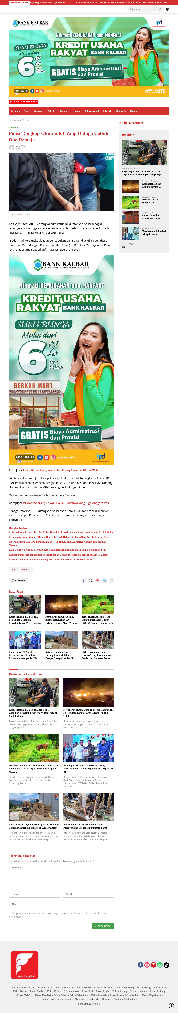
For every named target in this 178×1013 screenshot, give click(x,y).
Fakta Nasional (37, 987)
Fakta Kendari (43, 995)
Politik (51, 111)
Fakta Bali (87, 991)
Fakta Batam (20, 991)
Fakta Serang (119, 991)
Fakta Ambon (132, 995)
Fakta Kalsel (54, 991)
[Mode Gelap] (167, 9)
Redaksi (106, 999)
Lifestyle (107, 111)
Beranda (15, 111)
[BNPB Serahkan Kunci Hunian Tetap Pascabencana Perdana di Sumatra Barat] (98, 640)
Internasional (92, 111)
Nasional (38, 111)
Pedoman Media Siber (125, 999)
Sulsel (27, 111)
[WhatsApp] (160, 965)
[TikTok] (166, 965)
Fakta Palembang (79, 995)
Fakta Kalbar (18, 987)
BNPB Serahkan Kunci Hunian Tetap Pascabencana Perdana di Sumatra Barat (51, 559)
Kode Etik (93, 999)
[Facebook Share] (83, 580)
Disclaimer (80, 999)
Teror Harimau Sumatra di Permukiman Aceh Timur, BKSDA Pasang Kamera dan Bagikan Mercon (57, 543)
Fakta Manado (99, 995)
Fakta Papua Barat (104, 987)
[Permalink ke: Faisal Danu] (11, 147)
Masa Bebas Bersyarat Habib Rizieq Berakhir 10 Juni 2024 (61, 470)
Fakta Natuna (64, 999)
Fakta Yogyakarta (151, 995)
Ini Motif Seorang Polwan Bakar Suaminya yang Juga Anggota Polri (66, 503)
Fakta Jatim (160, 987)
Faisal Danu (21, 146)
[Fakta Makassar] (23, 101)
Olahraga (121, 111)
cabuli (14, 569)
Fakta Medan (37, 991)
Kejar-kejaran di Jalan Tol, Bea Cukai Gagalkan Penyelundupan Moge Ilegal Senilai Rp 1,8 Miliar (61, 532)
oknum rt (27, 569)
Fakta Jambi (103, 991)
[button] (160, 9)
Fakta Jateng (144, 987)
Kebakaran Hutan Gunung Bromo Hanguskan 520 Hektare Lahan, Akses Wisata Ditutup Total (86, 2)
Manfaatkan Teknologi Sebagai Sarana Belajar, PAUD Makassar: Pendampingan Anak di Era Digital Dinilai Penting (154, 233)
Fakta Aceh (68, 987)
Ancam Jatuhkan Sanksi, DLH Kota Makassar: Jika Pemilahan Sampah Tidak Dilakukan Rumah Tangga (152, 217)
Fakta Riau (48, 999)
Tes (123, 247)
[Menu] (11, 9)
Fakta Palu (116, 995)
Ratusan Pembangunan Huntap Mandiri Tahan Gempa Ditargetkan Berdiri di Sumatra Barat (58, 555)
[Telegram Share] (104, 580)
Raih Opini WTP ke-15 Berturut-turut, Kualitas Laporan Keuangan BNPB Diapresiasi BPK (57, 550)
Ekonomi (63, 111)
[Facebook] (140, 965)
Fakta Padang (157, 991)
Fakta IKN (53, 987)
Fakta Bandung (125, 987)
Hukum (76, 111)
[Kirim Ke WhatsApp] (111, 580)
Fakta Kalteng (71, 991)
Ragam (133, 111)
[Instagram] (147, 965)
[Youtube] (153, 965)
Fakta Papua (84, 987)
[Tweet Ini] (90, 580)
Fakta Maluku (24, 995)
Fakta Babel (60, 995)
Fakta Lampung (138, 991)
